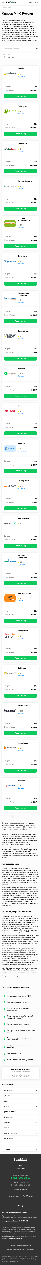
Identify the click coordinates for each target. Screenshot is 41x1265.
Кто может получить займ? (17, 1002)
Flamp (28, 1196)
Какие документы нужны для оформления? (18, 1009)
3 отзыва (21, 114)
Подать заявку (20, 96)
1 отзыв (20, 188)
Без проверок (7, 1090)
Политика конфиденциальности (20, 1245)
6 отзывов (21, 76)
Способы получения (10, 1133)
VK (19, 1206)
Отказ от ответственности (15, 1249)
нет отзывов (22, 451)
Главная (4, 7)
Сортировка (6, 54)
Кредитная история (9, 1112)
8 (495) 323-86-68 (20, 1185)
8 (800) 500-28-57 (34, 2)
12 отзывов (21, 564)
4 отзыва (21, 376)
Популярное (7, 1122)
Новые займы (8, 1144)
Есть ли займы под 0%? (15, 1054)
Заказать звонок (20, 1190)
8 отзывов (21, 488)
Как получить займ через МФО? (19, 996)
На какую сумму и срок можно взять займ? (21, 1031)
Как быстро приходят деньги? (18, 1024)
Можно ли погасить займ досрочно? (20, 1060)
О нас (20, 1165)
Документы (7, 1095)
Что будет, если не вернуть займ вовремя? (19, 1047)
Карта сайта (21, 1168)
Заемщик (6, 1106)
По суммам (7, 1149)
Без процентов (8, 1138)
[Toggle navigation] (3, 2)
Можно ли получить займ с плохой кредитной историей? (20, 1017)
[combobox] (20, 56)
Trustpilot (14, 1196)
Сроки (5, 1101)
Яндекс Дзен (22, 1206)
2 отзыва (21, 151)
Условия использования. (15, 1238)
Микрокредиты (8, 1117)
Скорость (6, 1128)
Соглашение (30, 1249)
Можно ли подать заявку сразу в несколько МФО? (19, 1039)
